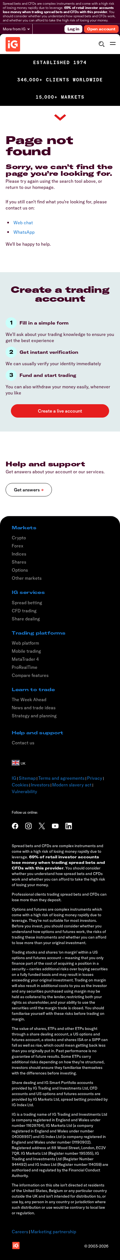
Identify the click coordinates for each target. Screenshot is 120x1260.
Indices (19, 554)
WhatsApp (24, 232)
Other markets (27, 578)
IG (14, 778)
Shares (19, 562)
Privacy (94, 778)
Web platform (25, 643)
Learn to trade (33, 689)
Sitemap (27, 778)
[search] (101, 44)
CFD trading (24, 610)
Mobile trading (26, 651)
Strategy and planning (34, 715)
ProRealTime (24, 667)
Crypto (19, 537)
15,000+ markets (60, 97)
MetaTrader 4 (25, 659)
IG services (28, 592)
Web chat (23, 222)
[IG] (13, 44)
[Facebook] (15, 826)
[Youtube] (55, 826)
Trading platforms (39, 633)
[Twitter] (42, 826)
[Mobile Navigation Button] (112, 44)
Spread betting (27, 602)
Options (20, 570)
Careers (20, 1231)
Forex (17, 546)
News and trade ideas (34, 707)
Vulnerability (24, 791)
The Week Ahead (29, 699)
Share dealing (26, 619)
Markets (24, 527)
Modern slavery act (72, 785)
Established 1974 (60, 62)
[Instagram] (28, 826)
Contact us (23, 742)
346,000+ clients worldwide (60, 79)
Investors (40, 785)
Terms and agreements (61, 778)
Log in (73, 29)
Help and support (37, 732)
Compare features (30, 675)
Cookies (20, 785)
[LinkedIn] (68, 826)
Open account (101, 29)
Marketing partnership (53, 1231)
